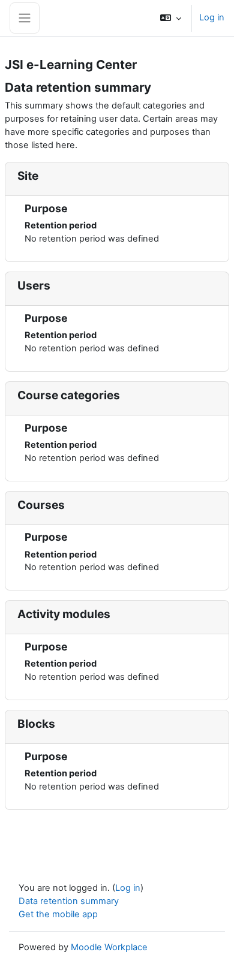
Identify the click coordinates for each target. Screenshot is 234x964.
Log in (211, 17)
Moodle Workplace (109, 947)
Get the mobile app (58, 914)
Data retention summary (69, 901)
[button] (170, 18)
